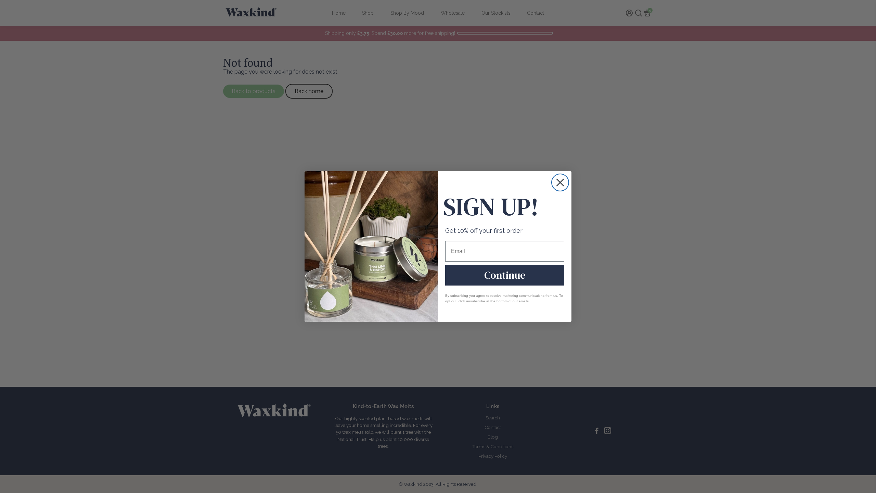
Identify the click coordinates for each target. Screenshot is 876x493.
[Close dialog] (560, 182)
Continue (504, 275)
